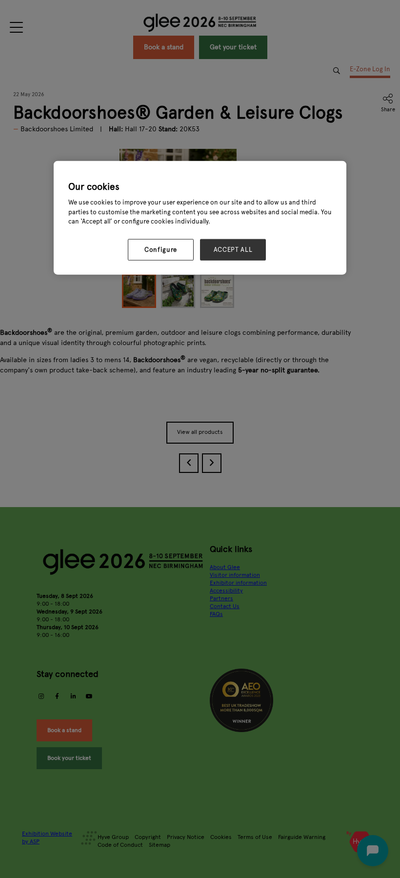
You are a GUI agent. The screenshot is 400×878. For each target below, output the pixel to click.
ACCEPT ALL (233, 250)
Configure (160, 250)
